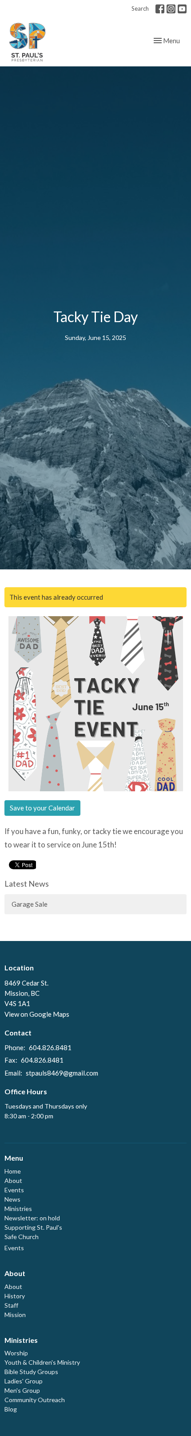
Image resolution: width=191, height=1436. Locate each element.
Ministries (18, 1208)
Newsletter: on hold (32, 1218)
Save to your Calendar (42, 808)
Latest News (26, 883)
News (12, 1199)
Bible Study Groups (31, 1371)
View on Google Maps (36, 1014)
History (14, 1296)
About (13, 1180)
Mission (15, 1314)
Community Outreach (34, 1399)
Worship (16, 1353)
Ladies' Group (23, 1381)
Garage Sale (30, 904)
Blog (10, 1409)
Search (140, 8)
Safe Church (21, 1236)
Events (14, 1190)
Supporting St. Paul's (33, 1227)
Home (12, 1171)
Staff (11, 1305)
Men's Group (22, 1390)
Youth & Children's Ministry (42, 1362)
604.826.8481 (50, 1047)
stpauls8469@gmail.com (62, 1073)
